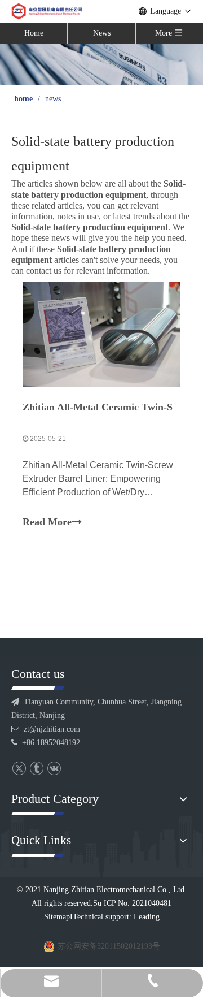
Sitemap (57, 916)
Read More (47, 521)
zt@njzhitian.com (52, 729)
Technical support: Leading (116, 916)
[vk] (54, 768)
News (102, 33)
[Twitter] (19, 768)
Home (33, 33)
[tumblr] (36, 768)
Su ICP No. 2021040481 (132, 903)
